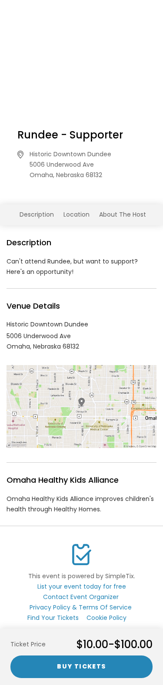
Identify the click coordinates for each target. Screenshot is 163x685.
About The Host (122, 214)
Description (37, 214)
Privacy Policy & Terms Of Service (81, 607)
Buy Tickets (81, 666)
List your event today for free (81, 586)
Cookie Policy (106, 617)
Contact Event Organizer (81, 597)
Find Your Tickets (53, 617)
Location (76, 214)
